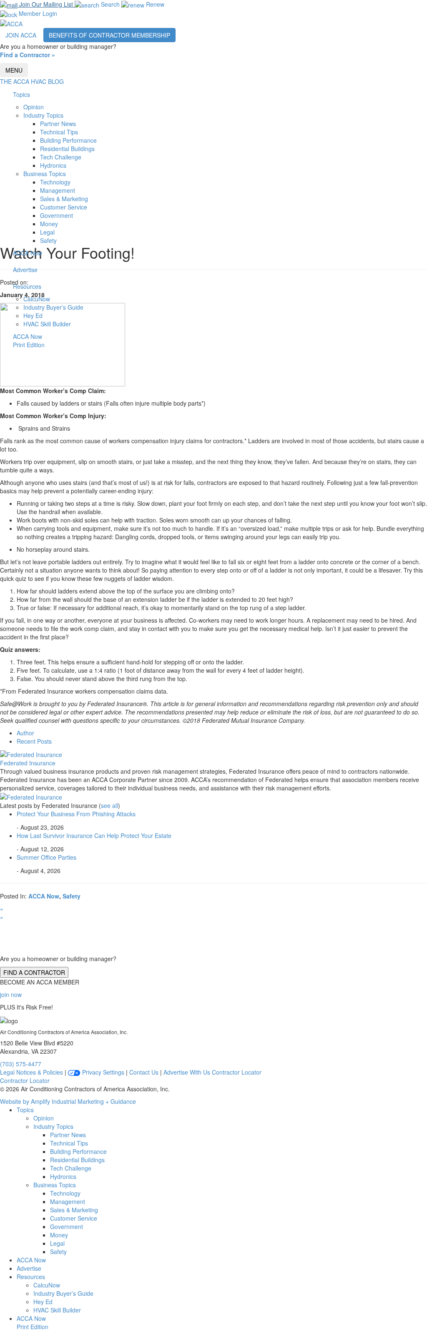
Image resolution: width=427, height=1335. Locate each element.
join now (11, 994)
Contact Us (143, 1072)
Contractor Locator (236, 1072)
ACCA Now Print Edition (29, 340)
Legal (47, 232)
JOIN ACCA (20, 35)
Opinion (33, 107)
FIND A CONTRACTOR (34, 972)
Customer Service (63, 207)
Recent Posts (34, 741)
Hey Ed (33, 315)
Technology (55, 182)
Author (25, 733)
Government (56, 215)
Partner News (58, 123)
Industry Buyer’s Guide (53, 307)
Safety (48, 240)
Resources (27, 286)
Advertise (25, 269)
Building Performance (68, 140)
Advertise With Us (186, 1072)
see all (109, 805)
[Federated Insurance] (31, 754)
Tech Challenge (60, 157)
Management (57, 190)
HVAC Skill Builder (47, 324)
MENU (14, 70)
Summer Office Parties (46, 857)
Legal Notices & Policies (31, 1072)
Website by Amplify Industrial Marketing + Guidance (68, 1101)
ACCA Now (27, 253)
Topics (21, 94)
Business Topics (44, 173)
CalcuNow (36, 299)
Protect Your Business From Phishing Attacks (76, 814)
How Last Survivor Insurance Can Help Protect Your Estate (94, 835)
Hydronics (53, 165)
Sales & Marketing (64, 198)
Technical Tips (59, 132)
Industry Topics (43, 115)
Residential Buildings (67, 148)
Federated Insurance (27, 763)
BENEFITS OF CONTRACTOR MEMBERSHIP (109, 35)
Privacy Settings (102, 1072)
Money (49, 224)
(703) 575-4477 (20, 1064)
